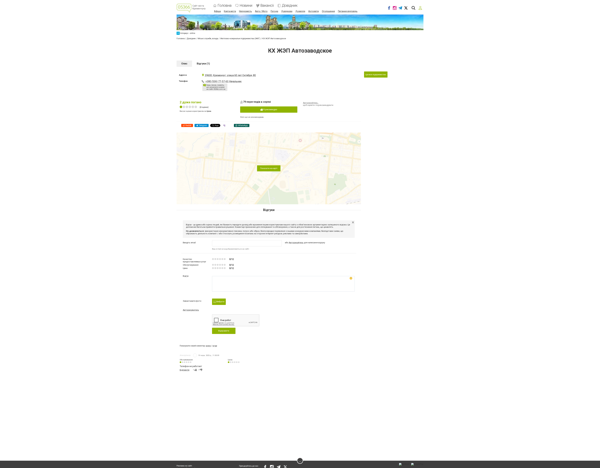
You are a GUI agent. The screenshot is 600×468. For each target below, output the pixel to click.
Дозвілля (300, 11)
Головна (225, 5)
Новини (246, 5)
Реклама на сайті (184, 466)
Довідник (290, 5)
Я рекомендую (270, 109)
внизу (208, 346)
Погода (274, 11)
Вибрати (220, 301)
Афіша (217, 11)
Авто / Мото (261, 11)
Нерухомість (245, 11)
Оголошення (328, 11)
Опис (184, 63)
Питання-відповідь (348, 11)
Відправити (223, 331)
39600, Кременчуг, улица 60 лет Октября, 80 (230, 75)
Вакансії (267, 5)
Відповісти (184, 370)
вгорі (215, 346)
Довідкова (286, 11)
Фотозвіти (313, 11)
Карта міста (230, 11)
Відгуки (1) (203, 63)
